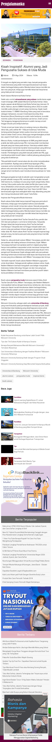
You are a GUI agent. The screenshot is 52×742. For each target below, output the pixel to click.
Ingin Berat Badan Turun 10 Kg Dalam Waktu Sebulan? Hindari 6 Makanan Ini (26, 681)
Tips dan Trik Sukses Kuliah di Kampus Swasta (18, 342)
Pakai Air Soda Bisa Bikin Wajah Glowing (18, 657)
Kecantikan (17, 458)
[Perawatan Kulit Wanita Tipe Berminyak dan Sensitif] (7, 461)
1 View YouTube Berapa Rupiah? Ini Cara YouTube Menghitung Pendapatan (22, 540)
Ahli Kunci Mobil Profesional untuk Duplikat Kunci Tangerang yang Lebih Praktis (25, 642)
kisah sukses (7, 381)
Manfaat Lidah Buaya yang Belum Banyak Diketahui (22, 692)
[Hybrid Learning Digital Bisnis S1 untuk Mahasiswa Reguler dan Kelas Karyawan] (7, 399)
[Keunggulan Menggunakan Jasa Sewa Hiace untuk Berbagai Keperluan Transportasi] (7, 436)
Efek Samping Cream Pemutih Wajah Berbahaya (21, 582)
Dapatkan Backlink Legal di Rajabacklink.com (19, 571)
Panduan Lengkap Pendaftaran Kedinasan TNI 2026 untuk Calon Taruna (25, 546)
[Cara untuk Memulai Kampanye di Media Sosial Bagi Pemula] (7, 451)
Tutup (45, 694)
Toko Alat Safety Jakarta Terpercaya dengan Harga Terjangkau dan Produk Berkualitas (22, 687)
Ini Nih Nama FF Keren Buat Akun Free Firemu (20, 551)
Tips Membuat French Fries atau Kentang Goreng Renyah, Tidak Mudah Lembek (24, 668)
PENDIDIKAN (18, 60)
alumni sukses (7, 376)
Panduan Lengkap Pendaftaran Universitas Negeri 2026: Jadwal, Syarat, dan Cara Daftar (24, 556)
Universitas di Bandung (11, 371)
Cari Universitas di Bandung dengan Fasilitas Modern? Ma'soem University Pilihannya (25, 353)
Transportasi (18, 434)
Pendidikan (17, 397)
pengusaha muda (23, 376)
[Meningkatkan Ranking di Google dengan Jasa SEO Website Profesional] (7, 412)
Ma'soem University (30, 371)
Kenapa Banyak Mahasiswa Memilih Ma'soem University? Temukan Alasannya (23, 346)
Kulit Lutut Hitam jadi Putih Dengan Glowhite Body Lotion (24, 575)
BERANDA (7, 60)
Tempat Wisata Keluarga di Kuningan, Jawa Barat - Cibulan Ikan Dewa (25, 566)
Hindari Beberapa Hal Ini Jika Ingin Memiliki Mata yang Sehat (25, 647)
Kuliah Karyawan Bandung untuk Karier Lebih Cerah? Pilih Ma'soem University (22, 336)
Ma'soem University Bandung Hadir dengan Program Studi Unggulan (23, 359)
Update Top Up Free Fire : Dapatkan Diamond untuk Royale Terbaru (25, 662)
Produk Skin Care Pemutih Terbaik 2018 (18, 578)
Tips (15, 409)
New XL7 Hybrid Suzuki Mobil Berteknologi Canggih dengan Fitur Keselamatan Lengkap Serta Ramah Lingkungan (25, 533)
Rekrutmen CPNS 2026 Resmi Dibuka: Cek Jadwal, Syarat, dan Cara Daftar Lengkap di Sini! (25, 527)
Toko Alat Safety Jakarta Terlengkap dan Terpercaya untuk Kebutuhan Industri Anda (25, 675)
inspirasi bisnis (38, 376)
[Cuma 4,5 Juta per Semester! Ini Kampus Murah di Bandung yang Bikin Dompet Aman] (7, 424)
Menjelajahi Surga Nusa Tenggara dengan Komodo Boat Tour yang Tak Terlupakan (26, 652)
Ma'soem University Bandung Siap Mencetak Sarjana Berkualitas (25, 364)
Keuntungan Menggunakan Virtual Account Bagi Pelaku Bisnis (26, 561)
